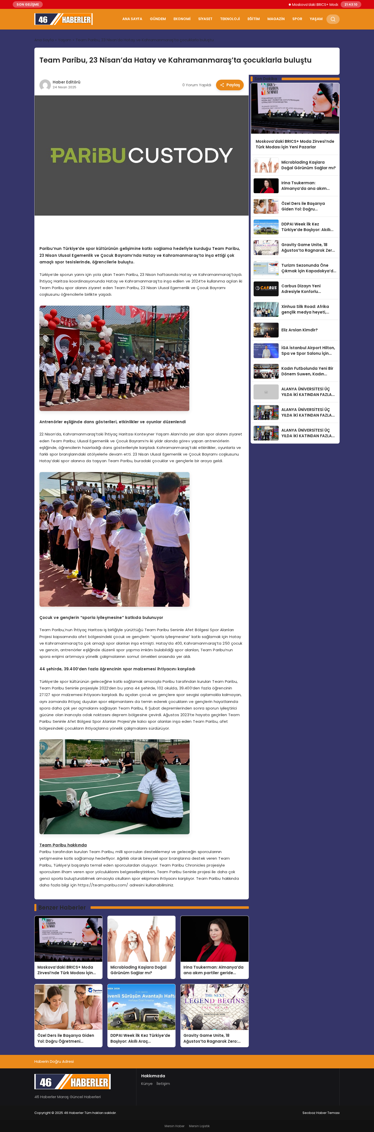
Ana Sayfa (132, 18)
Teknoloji (230, 18)
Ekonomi (182, 18)
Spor (297, 18)
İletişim (163, 1083)
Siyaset (205, 18)
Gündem (158, 18)
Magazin (276, 18)
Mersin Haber (174, 1126)
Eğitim (254, 18)
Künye (147, 1083)
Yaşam (316, 18)
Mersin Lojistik (199, 1126)
